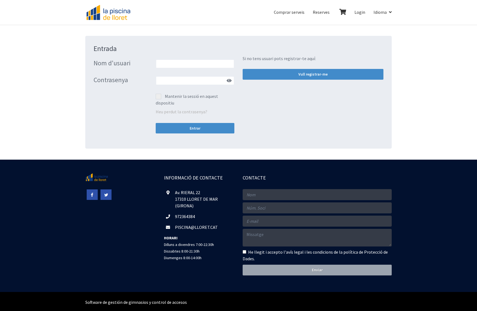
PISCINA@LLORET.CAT (196, 227)
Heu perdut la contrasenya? (181, 111)
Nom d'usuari (112, 63)
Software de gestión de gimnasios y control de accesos (136, 302)
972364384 (185, 216)
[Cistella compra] (342, 12)
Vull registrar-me (313, 74)
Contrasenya (111, 80)
